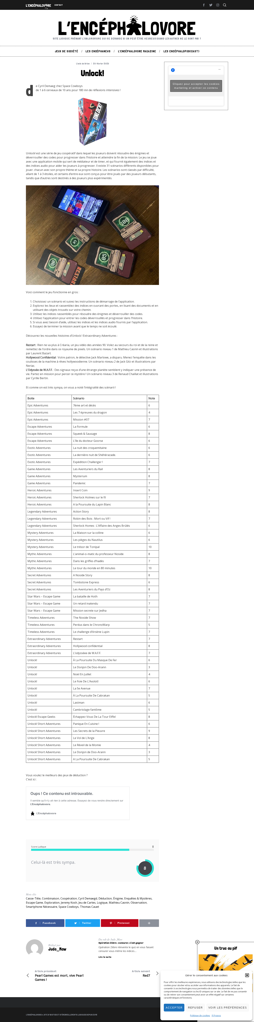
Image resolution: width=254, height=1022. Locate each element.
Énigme (118, 898)
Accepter (174, 1007)
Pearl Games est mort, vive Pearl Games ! (59, 976)
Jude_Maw (57, 949)
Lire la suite (104, 957)
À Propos (216, 1015)
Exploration (51, 902)
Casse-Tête (33, 898)
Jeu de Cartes (87, 902)
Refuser (195, 1007)
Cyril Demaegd (87, 898)
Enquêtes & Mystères (138, 898)
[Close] (197, 942)
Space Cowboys (69, 907)
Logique (102, 902)
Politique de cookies (200, 1015)
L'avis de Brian (83, 63)
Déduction (105, 898)
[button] (247, 975)
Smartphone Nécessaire (41, 907)
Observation (139, 902)
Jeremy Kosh (69, 902)
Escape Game (34, 902)
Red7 (141, 973)
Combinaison (50, 898)
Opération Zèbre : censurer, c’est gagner (120, 942)
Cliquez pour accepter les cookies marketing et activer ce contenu (196, 85)
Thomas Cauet (89, 907)
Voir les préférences (227, 1007)
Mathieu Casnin (119, 902)
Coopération (68, 898)
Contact (58, 5)
